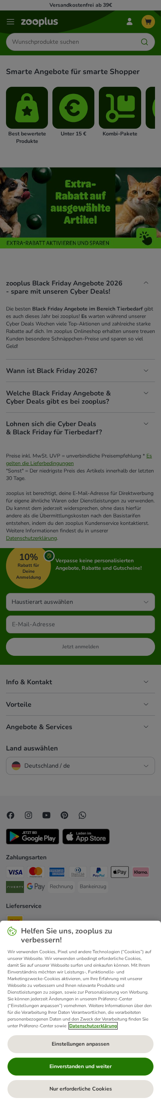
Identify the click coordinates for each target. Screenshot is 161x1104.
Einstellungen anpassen (80, 1044)
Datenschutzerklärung (93, 1026)
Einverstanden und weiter (80, 1066)
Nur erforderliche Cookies (80, 1088)
